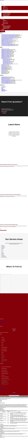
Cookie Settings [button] (2, 399)
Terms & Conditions (4, 66)
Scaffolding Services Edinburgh (5, 56)
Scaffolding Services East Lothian (5, 54)
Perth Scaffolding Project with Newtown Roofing (7, 36)
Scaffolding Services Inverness (5, 52)
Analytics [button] (1, 429)
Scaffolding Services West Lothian (5, 49)
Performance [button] (1, 426)
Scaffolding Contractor (4, 90)
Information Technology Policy (5, 383)
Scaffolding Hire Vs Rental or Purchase (6, 40)
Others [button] (1, 434)
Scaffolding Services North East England (6, 51)
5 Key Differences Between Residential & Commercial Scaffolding (10, 194)
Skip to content (2, 0)
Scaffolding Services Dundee (5, 55)
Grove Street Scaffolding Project (5, 82)
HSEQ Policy (4, 60)
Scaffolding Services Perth (4, 50)
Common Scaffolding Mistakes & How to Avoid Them (8, 37)
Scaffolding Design (6, 15)
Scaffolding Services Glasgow (5, 53)
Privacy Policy (1, 387)
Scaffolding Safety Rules (4, 39)
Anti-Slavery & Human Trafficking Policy (6, 366)
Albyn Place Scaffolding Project (5, 81)
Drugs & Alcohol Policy (6, 62)
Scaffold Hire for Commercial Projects (6, 42)
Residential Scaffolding (4, 68)
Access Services (3, 86)
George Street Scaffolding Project (5, 80)
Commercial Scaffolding (4, 347)
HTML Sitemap (3, 65)
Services (2, 345)
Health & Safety (5, 9)
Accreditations (5, 7)
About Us (2, 71)
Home (2, 73)
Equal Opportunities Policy (4, 381)
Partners (2, 16)
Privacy (2, 72)
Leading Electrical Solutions (5, 41)
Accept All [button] (5, 399)
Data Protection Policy (6, 63)
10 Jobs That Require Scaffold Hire (6, 43)
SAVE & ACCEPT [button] (2, 437)
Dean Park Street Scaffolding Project (6, 83)
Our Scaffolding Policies (4, 58)
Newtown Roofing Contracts (5, 38)
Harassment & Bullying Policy (7, 61)
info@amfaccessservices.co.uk (4, 321)
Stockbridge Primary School (5, 77)
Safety (2, 88)
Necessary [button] (1, 408)
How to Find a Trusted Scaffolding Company (7, 45)
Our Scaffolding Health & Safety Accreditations (7, 44)
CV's (2, 70)
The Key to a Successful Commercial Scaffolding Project (9, 224)
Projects (2, 10)
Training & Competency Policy (7, 59)
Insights (2, 48)
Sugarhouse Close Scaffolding (5, 79)
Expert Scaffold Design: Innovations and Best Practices (8, 34)
